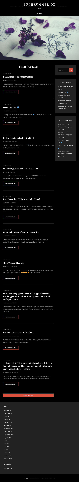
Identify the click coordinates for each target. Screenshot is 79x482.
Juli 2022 (6, 417)
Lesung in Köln (10, 107)
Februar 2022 (8, 423)
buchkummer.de (40, 4)
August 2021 (7, 438)
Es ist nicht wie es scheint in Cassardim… (21, 232)
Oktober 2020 (8, 459)
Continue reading (12, 92)
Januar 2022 (7, 426)
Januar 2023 (7, 411)
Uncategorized (7, 73)
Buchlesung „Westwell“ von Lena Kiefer (20, 168)
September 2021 (8, 435)
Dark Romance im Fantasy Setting (18, 76)
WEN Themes (51, 478)
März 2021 (7, 453)
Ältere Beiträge (28, 395)
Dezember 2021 (8, 429)
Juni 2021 (6, 444)
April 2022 (7, 420)
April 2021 (7, 450)
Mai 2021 (6, 447)
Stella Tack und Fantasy (13, 263)
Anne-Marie (14, 80)
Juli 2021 (6, 441)
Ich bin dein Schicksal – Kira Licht (18, 138)
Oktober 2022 (8, 414)
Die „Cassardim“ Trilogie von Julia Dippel (21, 199)
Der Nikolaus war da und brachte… (18, 332)
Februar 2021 (8, 456)
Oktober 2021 (8, 432)
